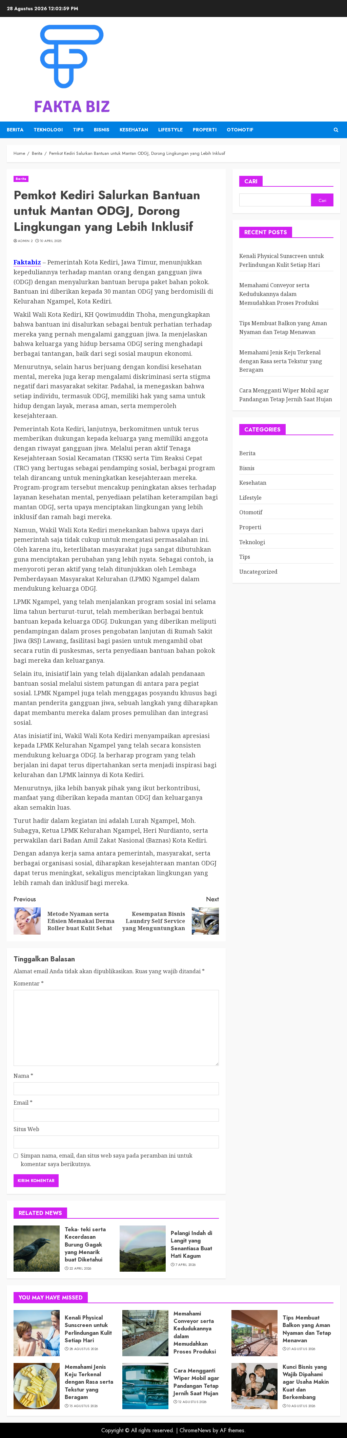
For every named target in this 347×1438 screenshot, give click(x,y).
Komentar (29, 983)
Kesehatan (134, 129)
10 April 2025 (51, 241)
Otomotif (240, 129)
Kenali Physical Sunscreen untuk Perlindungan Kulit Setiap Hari (88, 1329)
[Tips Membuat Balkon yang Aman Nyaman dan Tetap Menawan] (254, 1333)
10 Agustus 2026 (301, 1406)
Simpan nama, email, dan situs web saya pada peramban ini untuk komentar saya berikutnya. (106, 1160)
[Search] (336, 129)
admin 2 (25, 241)
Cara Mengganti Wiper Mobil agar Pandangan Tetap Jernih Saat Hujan (196, 1382)
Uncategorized (258, 571)
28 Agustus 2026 (83, 1349)
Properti (205, 129)
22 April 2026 (80, 1268)
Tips (78, 129)
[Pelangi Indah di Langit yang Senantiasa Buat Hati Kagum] (143, 1248)
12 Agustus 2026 (192, 1402)
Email (23, 1102)
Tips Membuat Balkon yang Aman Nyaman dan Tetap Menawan (307, 1329)
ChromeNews (195, 1430)
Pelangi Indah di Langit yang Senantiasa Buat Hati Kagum (191, 1244)
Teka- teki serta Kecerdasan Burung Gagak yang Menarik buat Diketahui (85, 1244)
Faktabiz (27, 262)
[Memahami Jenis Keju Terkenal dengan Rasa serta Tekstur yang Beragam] (37, 1386)
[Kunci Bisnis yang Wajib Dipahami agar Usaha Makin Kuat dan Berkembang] (254, 1386)
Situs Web (26, 1129)
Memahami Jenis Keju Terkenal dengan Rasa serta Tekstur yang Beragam (280, 361)
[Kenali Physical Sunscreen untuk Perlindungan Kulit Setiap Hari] (37, 1333)
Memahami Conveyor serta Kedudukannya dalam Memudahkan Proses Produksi (279, 293)
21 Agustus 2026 (301, 1349)
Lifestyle (170, 129)
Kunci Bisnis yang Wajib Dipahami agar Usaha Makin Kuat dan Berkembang (306, 1382)
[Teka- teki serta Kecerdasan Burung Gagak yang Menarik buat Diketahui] (37, 1248)
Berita (15, 129)
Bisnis (101, 129)
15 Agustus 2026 (83, 1406)
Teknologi (48, 129)
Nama (23, 1076)
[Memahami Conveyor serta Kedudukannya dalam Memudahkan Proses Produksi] (145, 1333)
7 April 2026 (186, 1264)
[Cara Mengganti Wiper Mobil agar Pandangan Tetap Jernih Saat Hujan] (145, 1386)
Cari (251, 181)
